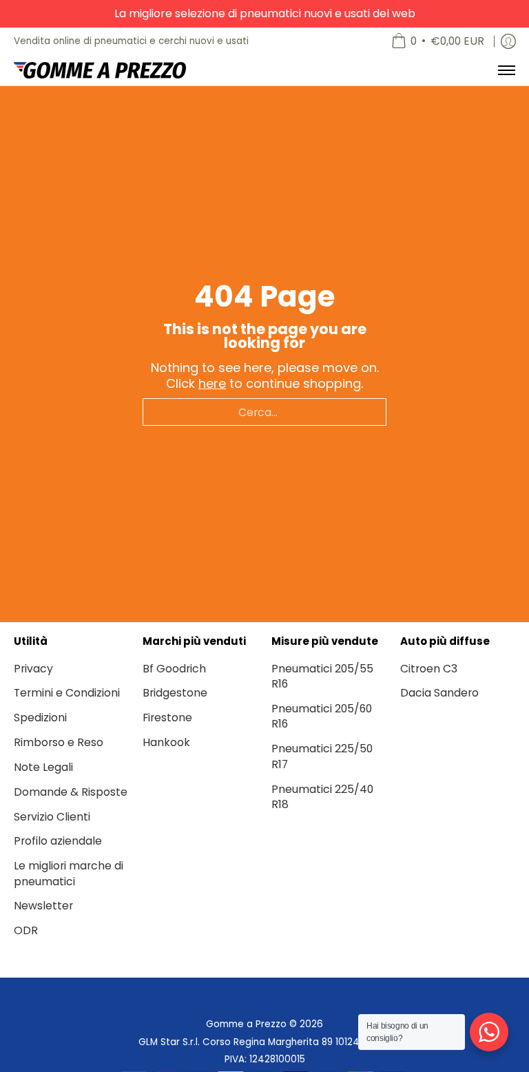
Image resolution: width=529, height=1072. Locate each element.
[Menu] (506, 70)
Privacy (33, 669)
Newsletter (43, 906)
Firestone (167, 717)
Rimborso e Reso (58, 742)
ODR (26, 930)
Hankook (166, 742)
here (212, 383)
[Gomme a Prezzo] (100, 70)
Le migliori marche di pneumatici (68, 873)
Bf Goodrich (174, 669)
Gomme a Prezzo (246, 1024)
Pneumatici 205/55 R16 (322, 676)
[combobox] (264, 412)
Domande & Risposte (70, 792)
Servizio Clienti (52, 817)
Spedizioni (40, 717)
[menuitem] (438, 41)
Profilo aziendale (58, 841)
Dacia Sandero (439, 693)
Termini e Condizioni (67, 693)
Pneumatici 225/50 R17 (322, 756)
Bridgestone (175, 693)
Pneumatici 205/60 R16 (321, 716)
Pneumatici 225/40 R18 (322, 797)
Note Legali (43, 767)
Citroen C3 (428, 669)
